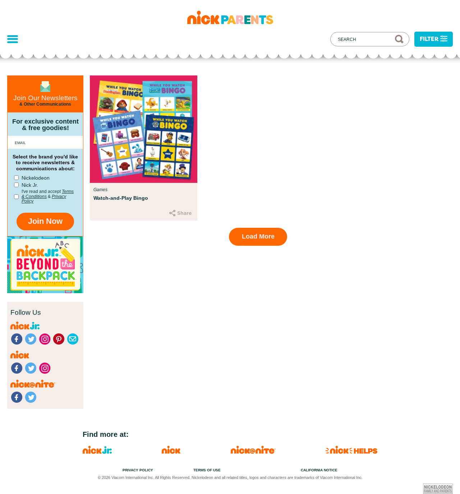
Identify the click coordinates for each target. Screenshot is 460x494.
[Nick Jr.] (97, 452)
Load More (258, 236)
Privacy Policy (138, 470)
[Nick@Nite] (253, 452)
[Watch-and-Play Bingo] (143, 129)
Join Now (45, 221)
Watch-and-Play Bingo (120, 198)
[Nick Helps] (351, 452)
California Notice (319, 470)
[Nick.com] (171, 452)
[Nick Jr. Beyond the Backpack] (45, 291)
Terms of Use (207, 470)
